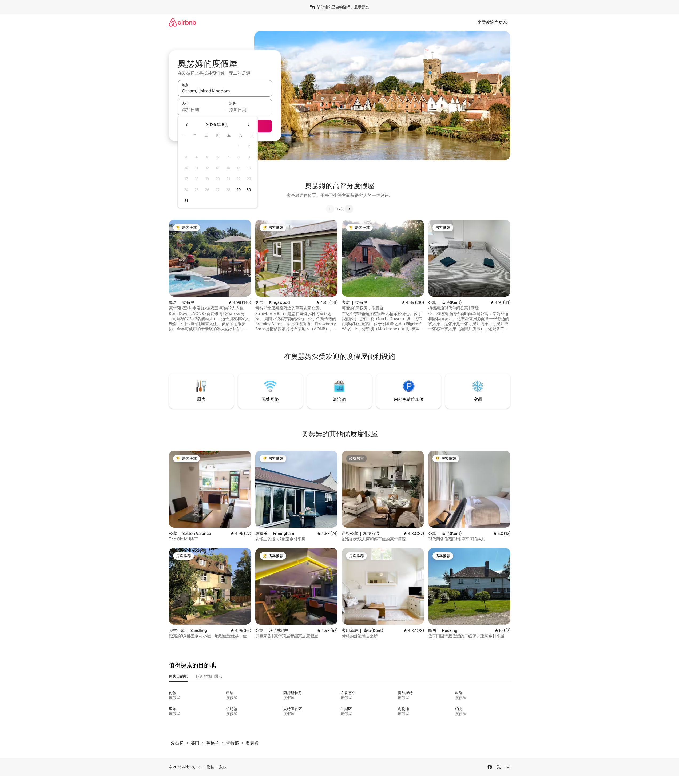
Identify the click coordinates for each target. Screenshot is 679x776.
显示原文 (361, 7)
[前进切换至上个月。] (187, 124)
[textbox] (201, 109)
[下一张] (349, 209)
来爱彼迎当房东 (492, 22)
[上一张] (330, 209)
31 (186, 200)
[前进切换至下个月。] (248, 124)
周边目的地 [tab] (178, 676)
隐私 (210, 767)
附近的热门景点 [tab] (209, 676)
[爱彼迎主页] (182, 22)
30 (249, 189)
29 (238, 189)
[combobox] (225, 91)
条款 (223, 767)
